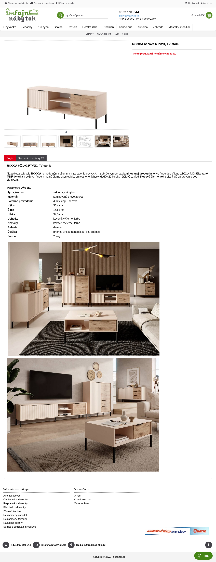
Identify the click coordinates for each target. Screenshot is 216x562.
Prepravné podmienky (15, 503)
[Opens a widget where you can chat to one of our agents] (203, 556)
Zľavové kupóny (12, 511)
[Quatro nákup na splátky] (177, 534)
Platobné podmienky (14, 507)
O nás (77, 495)
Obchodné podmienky (15, 499)
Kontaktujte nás (82, 499)
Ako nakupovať (11, 495)
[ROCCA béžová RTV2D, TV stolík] (13, 141)
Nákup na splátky (13, 522)
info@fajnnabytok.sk (129, 16)
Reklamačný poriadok (15, 515)
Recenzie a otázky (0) (31, 158)
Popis (10, 158)
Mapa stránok (81, 503)
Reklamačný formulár (15, 518)
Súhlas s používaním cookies (19, 526)
